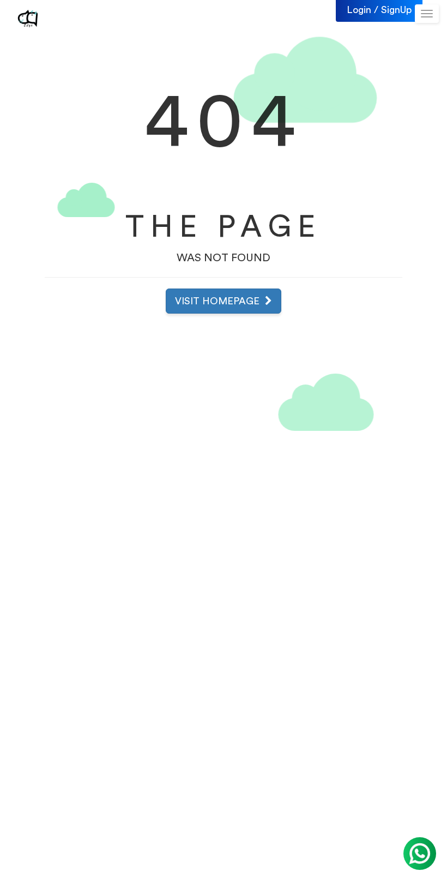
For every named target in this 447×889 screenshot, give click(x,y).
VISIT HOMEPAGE (220, 301)
